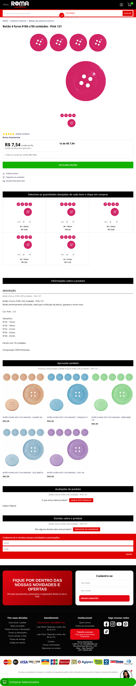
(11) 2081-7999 (77, 15)
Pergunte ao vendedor (86, 529)
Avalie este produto (81, 500)
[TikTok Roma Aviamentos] (106, 631)
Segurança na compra (51, 648)
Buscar (127, 13)
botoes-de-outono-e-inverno (41, 21)
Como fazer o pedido (17, 623)
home (5, 21)
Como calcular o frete (17, 636)
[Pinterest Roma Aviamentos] (125, 624)
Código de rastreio (17, 643)
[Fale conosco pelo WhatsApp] (126, 676)
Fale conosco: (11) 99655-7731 (51, 623)
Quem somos (85, 623)
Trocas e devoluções (51, 645)
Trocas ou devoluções (17, 632)
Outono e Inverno (18, 21)
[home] (20, 4)
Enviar (129, 554)
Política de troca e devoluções (17, 629)
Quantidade (24, 221)
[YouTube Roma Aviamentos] (119, 624)
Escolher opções (68, 165)
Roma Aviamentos (11, 137)
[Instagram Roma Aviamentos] (112, 624)
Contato (51, 641)
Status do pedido (17, 626)
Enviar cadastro (89, 598)
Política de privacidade (84, 626)
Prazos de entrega (17, 639)
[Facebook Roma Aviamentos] (106, 624)
